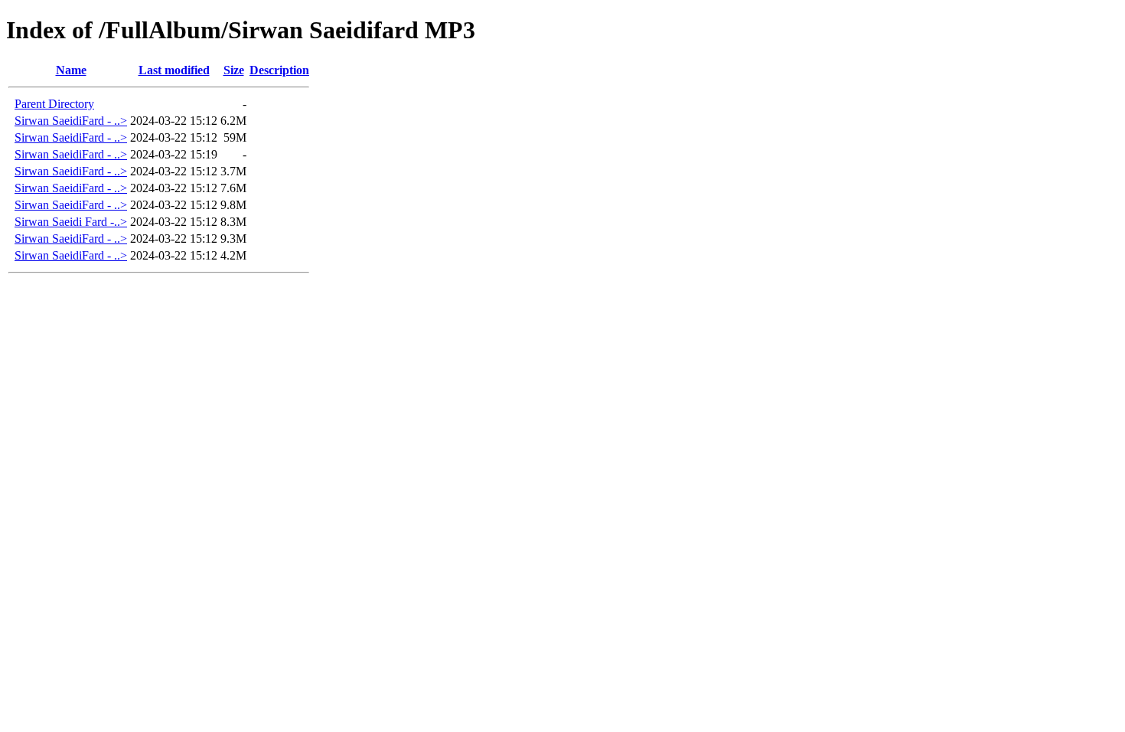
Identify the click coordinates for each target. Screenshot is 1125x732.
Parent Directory (54, 103)
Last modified (174, 70)
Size (233, 70)
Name (71, 70)
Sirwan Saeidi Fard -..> (71, 221)
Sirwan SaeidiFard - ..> (71, 120)
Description (279, 70)
